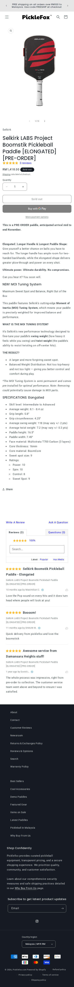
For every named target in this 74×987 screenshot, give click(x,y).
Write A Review (15, 522)
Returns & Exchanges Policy (26, 743)
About (13, 712)
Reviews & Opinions (21, 751)
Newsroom (16, 735)
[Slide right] (44, 121)
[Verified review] (42, 589)
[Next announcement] (67, 5)
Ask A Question (58, 522)
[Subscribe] (62, 908)
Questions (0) (56, 532)
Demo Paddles (18, 796)
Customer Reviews (21, 727)
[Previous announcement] (6, 5)
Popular (44, 559)
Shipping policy (38, 980)
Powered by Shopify (36, 970)
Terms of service (50, 975)
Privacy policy (25, 975)
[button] (7, 17)
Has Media (58, 559)
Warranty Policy (19, 766)
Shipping (6, 174)
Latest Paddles (19, 820)
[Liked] (67, 589)
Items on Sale (18, 812)
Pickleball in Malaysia (22, 827)
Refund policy (59, 969)
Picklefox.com (20, 970)
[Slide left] (29, 121)
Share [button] (9, 489)
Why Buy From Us (20, 835)
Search (14, 758)
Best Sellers (17, 781)
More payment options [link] (37, 217)
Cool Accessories (20, 789)
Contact (15, 720)
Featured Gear (18, 804)
